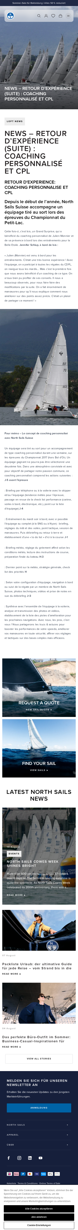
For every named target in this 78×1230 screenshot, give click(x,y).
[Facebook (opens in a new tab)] (9, 1158)
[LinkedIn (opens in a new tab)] (30, 1158)
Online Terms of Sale (49, 1183)
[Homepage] (10, 16)
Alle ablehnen (39, 1217)
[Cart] (60, 16)
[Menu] (68, 16)
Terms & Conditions (28, 1183)
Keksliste (11, 1183)
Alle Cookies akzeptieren (39, 1208)
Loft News (15, 121)
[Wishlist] (53, 16)
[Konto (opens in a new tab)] (46, 16)
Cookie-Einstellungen (39, 1225)
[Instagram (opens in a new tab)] (19, 1158)
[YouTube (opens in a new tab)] (40, 1158)
